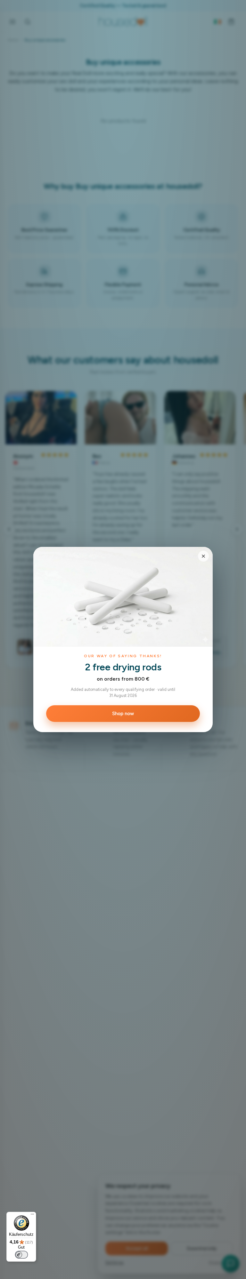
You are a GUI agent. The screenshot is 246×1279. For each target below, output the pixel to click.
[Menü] (32, 1215)
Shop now (123, 713)
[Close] (203, 556)
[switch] (21, 1255)
